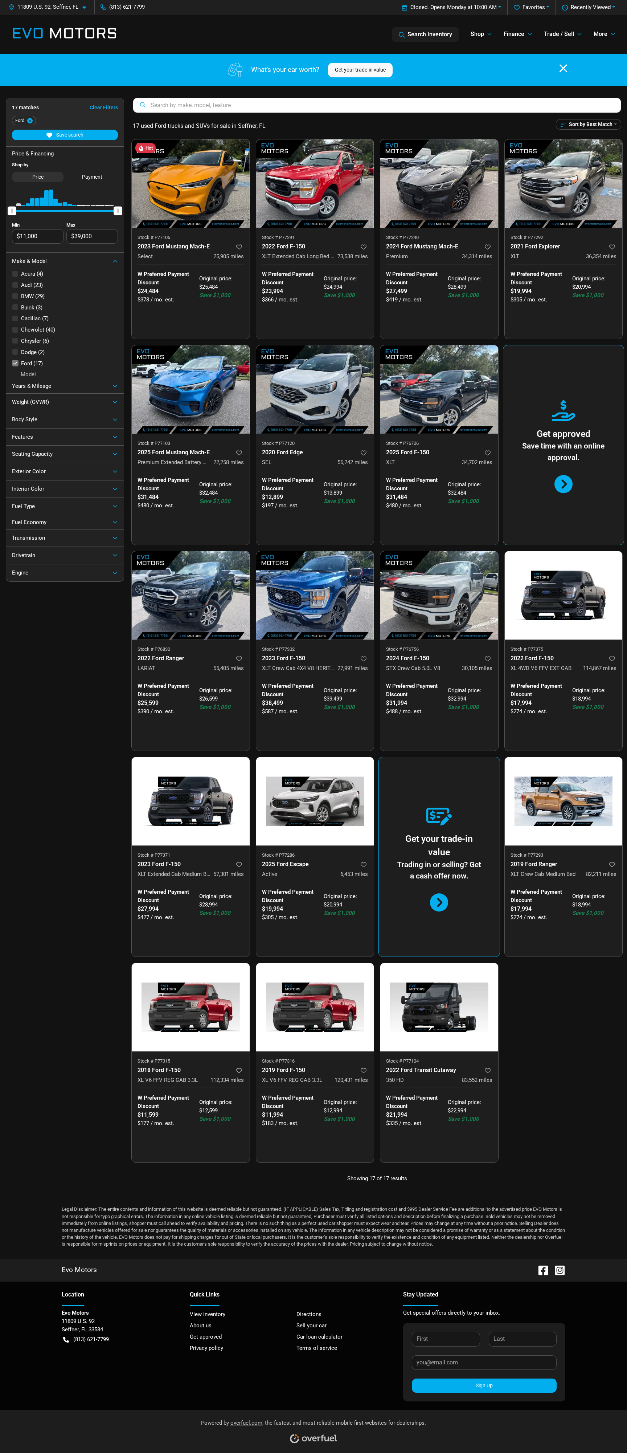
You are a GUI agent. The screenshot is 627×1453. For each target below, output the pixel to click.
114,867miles (599, 668)
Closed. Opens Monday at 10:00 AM (453, 7)
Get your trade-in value (360, 70)
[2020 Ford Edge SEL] (315, 389)
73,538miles (352, 256)
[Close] (563, 68)
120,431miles (351, 1080)
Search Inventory (429, 34)
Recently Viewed (591, 7)
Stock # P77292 (527, 237)
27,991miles (352, 668)
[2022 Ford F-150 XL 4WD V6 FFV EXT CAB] (564, 595)
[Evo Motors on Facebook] (540, 1270)
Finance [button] (514, 34)
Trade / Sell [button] (559, 34)
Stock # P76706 (402, 443)
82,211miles (601, 874)
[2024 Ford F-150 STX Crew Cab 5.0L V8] (439, 595)
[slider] (12, 210)
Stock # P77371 (154, 855)
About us (201, 1325)
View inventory (207, 1314)
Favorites (533, 7)
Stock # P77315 (154, 1061)
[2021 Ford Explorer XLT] (564, 183)
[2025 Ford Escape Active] (315, 801)
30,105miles (477, 668)
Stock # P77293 (527, 855)
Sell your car (311, 1325)
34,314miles (477, 256)
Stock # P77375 (527, 649)
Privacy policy (206, 1348)
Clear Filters (104, 107)
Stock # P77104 (402, 1061)
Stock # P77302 (278, 649)
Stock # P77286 (278, 855)
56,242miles (352, 462)
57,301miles (228, 874)
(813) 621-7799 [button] (127, 7)
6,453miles (354, 874)
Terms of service (316, 1348)
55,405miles (228, 668)
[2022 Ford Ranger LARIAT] (191, 595)
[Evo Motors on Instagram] (557, 1270)
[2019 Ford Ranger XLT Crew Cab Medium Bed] (564, 801)
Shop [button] (477, 34)
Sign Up (484, 1385)
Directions (308, 1314)
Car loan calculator (319, 1337)
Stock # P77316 (278, 1061)
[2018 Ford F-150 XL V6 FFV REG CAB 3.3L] (191, 1007)
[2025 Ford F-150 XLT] (439, 389)
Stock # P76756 (402, 649)
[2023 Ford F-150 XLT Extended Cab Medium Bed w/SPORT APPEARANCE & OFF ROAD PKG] (191, 801)
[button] (50, 7)
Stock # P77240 (402, 237)
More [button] (600, 34)
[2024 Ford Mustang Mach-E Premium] (439, 183)
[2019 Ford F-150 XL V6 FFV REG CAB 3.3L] (315, 1007)
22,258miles (228, 462)
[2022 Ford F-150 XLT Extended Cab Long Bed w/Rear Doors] (315, 183)
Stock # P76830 (154, 649)
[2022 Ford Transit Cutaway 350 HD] (439, 1007)
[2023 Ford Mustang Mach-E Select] (191, 183)
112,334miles (227, 1080)
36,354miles (601, 256)
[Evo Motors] (65, 34)
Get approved (206, 1337)
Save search (69, 135)
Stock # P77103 (154, 443)
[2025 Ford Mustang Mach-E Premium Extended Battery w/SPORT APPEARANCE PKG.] (191, 389)
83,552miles (477, 1080)
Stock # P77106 (154, 237)
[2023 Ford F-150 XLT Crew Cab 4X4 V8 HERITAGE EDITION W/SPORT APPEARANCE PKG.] (315, 595)
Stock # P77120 (278, 443)
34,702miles (477, 462)
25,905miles (228, 256)
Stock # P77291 (278, 237)
